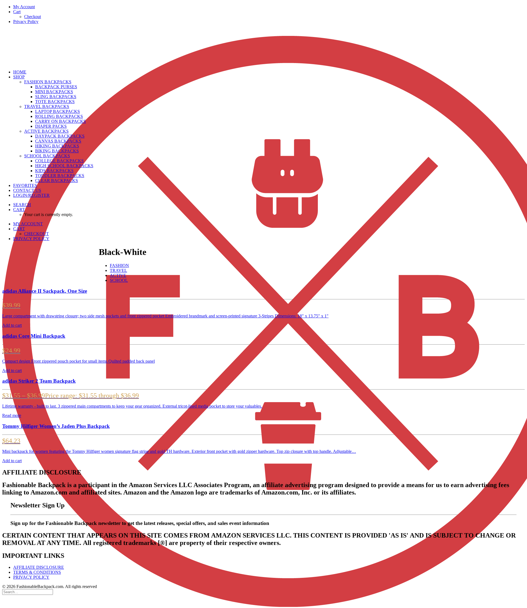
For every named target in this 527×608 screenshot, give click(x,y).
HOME (19, 72)
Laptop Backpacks (57, 111)
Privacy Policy (25, 21)
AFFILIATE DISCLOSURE (38, 567)
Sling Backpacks (55, 96)
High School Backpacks (64, 165)
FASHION (119, 265)
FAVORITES (25, 185)
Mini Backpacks (54, 91)
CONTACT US (27, 190)
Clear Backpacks (56, 180)
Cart (17, 11)
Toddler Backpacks (59, 175)
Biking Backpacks (57, 151)
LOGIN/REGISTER (31, 195)
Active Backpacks (46, 131)
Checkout (32, 16)
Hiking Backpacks (57, 146)
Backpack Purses (56, 86)
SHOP (19, 77)
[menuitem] (269, 6)
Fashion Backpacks (47, 81)
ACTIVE (118, 275)
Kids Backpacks (54, 170)
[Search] (27, 591)
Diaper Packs (51, 126)
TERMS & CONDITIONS (37, 572)
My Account (24, 6)
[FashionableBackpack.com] (263, 47)
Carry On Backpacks (60, 121)
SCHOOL (119, 280)
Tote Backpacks (55, 101)
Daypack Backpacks (60, 136)
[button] (22, 204)
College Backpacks (59, 160)
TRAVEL (118, 270)
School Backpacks (47, 156)
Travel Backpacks (46, 106)
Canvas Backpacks (58, 141)
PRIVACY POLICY (31, 577)
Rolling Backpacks (59, 116)
